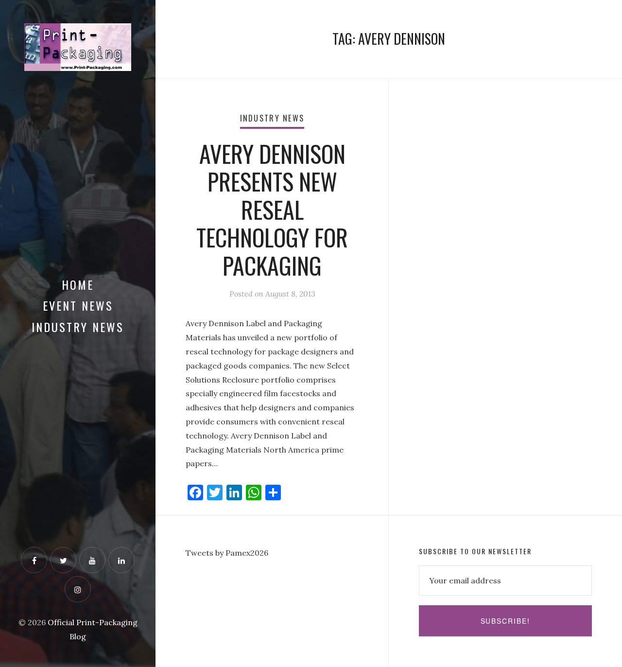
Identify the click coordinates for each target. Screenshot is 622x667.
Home (78, 284)
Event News (78, 305)
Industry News (78, 326)
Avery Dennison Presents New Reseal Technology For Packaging (272, 209)
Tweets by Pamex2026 (227, 553)
